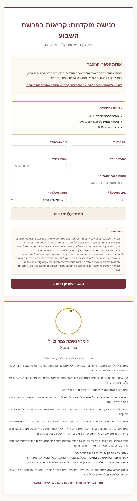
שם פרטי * (119, 142)
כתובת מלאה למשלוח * (111, 176)
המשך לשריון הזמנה (68, 284)
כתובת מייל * (118, 159)
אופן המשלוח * (57, 192)
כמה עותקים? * (117, 192)
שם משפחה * (58, 142)
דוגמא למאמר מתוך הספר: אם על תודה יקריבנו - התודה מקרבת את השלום (74, 85)
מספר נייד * (59, 159)
